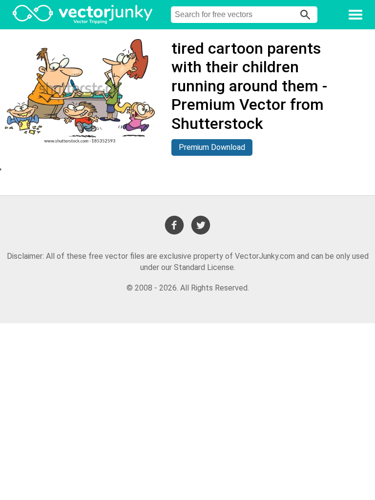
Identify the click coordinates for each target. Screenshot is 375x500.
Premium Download (212, 147)
